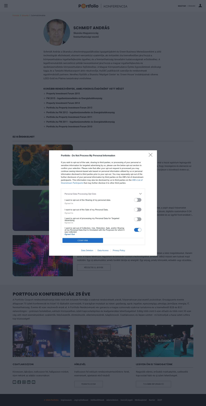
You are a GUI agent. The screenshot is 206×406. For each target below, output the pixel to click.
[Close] (151, 155)
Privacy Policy (119, 250)
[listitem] (103, 193)
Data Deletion (87, 250)
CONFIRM (83, 240)
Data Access (103, 250)
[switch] (137, 200)
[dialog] (103, 203)
